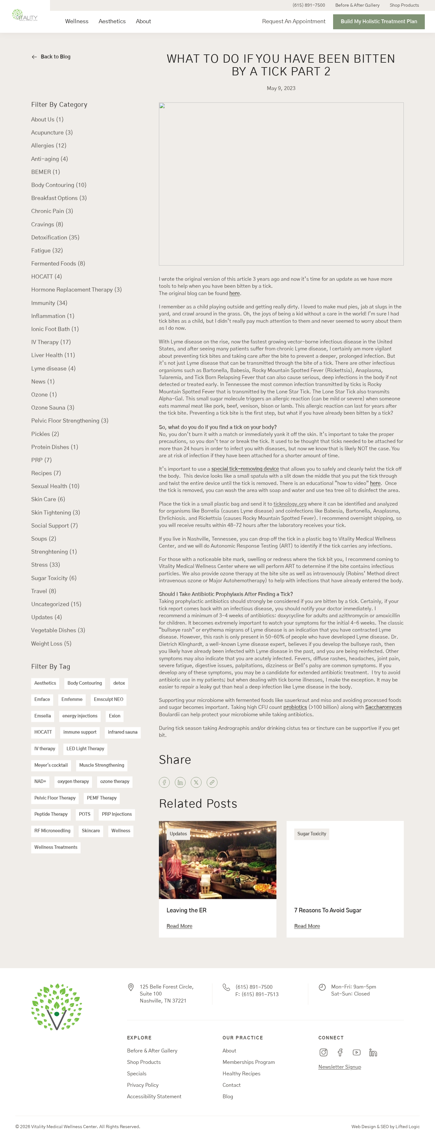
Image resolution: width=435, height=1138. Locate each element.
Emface (42, 699)
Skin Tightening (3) (56, 513)
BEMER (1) (46, 172)
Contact (232, 1085)
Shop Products (404, 5)
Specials (136, 1073)
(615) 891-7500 (308, 5)
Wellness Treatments (55, 847)
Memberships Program (249, 1062)
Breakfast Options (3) (59, 198)
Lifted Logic (408, 1127)
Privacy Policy (143, 1085)
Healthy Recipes (241, 1073)
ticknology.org (290, 504)
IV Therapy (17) (51, 342)
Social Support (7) (54, 526)
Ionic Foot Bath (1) (55, 329)
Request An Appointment (293, 21)
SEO (385, 1127)
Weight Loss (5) (51, 644)
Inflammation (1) (53, 316)
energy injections (79, 716)
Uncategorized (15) (56, 604)
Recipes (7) (46, 473)
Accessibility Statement (154, 1096)
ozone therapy (114, 782)
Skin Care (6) (48, 500)
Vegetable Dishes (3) (58, 631)
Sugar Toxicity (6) (54, 578)
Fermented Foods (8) (58, 264)
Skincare (91, 831)
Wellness (77, 21)
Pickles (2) (45, 434)
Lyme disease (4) (53, 369)
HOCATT (43, 732)
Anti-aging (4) (49, 159)
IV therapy (44, 749)
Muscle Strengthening (101, 765)
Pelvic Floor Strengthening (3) (70, 421)
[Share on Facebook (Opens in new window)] (164, 782)
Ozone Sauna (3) (53, 408)
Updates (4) (46, 618)
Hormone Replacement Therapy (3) (76, 290)
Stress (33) (46, 565)
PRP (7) (41, 460)
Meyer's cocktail (51, 765)
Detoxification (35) (55, 238)
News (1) (43, 382)
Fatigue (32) (47, 251)
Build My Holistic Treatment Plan (379, 21)
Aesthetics (112, 21)
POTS (84, 814)
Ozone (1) (44, 395)
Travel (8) (44, 591)
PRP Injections (117, 814)
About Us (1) (47, 120)
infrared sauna (123, 732)
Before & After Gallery (357, 5)
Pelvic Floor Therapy (54, 798)
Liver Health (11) (53, 355)
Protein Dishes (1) (55, 447)
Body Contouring (85, 683)
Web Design (364, 1127)
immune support (79, 732)
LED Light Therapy (85, 749)
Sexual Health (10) (55, 486)
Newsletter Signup (339, 1067)
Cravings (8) (47, 225)
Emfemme (71, 699)
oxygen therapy (73, 782)
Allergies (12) (49, 146)
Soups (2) (44, 539)
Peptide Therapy (51, 814)
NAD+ (40, 782)
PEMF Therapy (102, 798)
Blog (228, 1096)
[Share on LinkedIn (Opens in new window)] (180, 782)
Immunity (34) (49, 303)
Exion (114, 716)
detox (119, 683)
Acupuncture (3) (52, 133)
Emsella (42, 716)
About (143, 21)
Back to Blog (55, 56)
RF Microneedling (52, 831)
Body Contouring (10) (59, 185)
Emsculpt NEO (108, 699)
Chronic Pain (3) (52, 211)
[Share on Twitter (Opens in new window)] (196, 782)
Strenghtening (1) (54, 552)
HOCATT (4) (46, 277)
